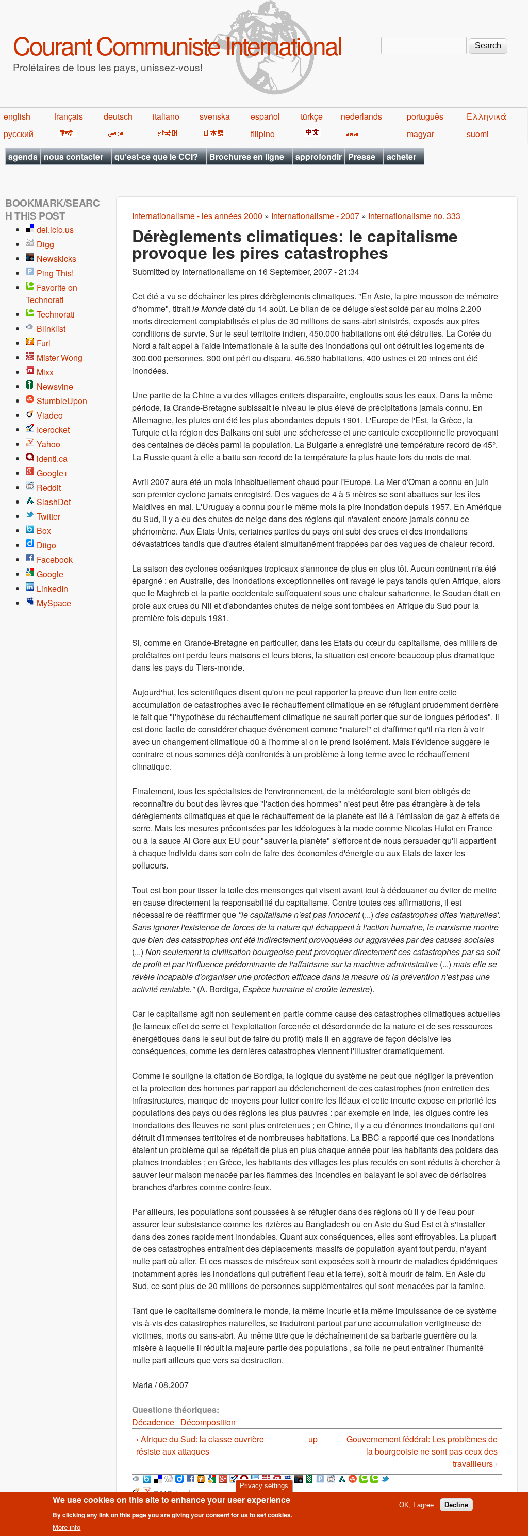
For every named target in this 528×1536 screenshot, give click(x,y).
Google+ (52, 473)
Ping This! (55, 273)
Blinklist (51, 329)
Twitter (48, 516)
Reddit (49, 487)
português (425, 116)
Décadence (153, 1422)
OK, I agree (416, 1505)
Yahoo (48, 444)
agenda (23, 156)
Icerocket (53, 430)
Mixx (45, 372)
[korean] (165, 134)
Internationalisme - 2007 (315, 216)
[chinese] (311, 134)
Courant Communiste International (177, 44)
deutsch (118, 116)
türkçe (312, 116)
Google (50, 574)
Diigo (46, 545)
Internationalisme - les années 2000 (197, 216)
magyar (420, 134)
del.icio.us (55, 230)
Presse (361, 156)
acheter (401, 156)
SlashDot (54, 502)
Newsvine (55, 386)
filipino (263, 134)
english (17, 116)
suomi (478, 134)
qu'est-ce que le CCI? (156, 156)
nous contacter (73, 156)
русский (19, 134)
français (68, 116)
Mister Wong (59, 357)
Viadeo (50, 415)
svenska (215, 116)
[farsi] (114, 134)
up (313, 1439)
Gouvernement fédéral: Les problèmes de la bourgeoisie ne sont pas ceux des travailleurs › (422, 1451)
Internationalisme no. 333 (414, 216)
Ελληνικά (486, 116)
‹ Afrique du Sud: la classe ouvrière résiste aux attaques (200, 1445)
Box (44, 531)
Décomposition (208, 1422)
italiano (166, 116)
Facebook (55, 559)
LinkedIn (52, 588)
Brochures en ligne (246, 156)
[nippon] (212, 134)
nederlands (361, 116)
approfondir (318, 156)
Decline (456, 1505)
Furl (44, 343)
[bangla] (351, 134)
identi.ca (52, 458)
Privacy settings (264, 1486)
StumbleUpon (62, 401)
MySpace (54, 603)
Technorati (56, 314)
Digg (45, 244)
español (265, 116)
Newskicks (56, 258)
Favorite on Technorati (51, 293)
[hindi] (65, 134)
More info (66, 1527)
